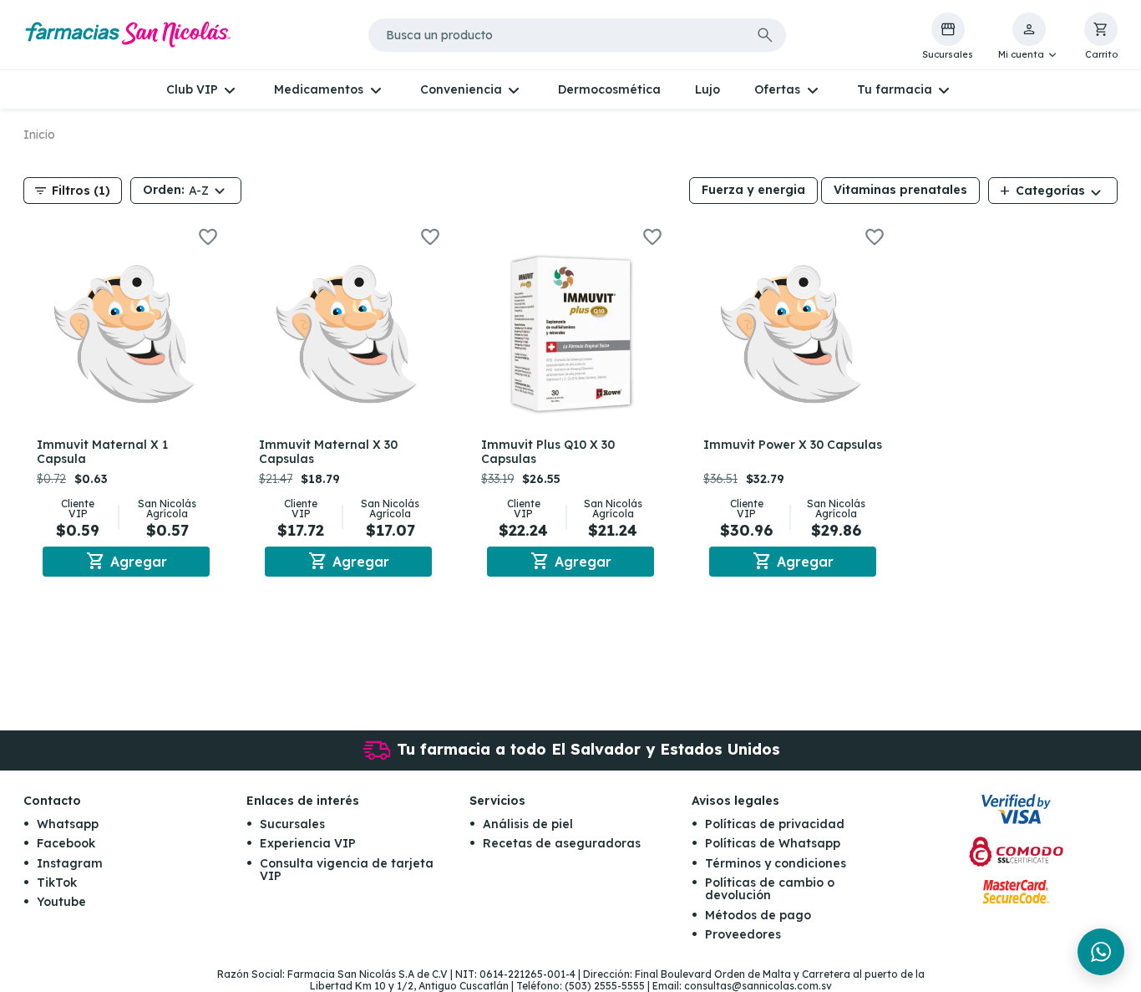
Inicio (39, 134)
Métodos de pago (758, 915)
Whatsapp (68, 824)
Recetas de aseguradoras (562, 843)
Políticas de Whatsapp (772, 843)
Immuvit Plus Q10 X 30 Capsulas (548, 451)
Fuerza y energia (753, 189)
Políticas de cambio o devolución (769, 889)
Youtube (61, 901)
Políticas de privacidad (774, 824)
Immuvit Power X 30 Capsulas (792, 444)
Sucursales (292, 824)
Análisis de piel (528, 824)
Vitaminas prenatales (900, 189)
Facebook (66, 843)
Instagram (70, 863)
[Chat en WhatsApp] (1101, 951)
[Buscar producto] (765, 35)
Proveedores (743, 934)
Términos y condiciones (775, 863)
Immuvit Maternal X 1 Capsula (102, 451)
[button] (1028, 37)
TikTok (57, 882)
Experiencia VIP (308, 843)
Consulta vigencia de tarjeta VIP (347, 869)
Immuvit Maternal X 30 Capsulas (328, 451)
